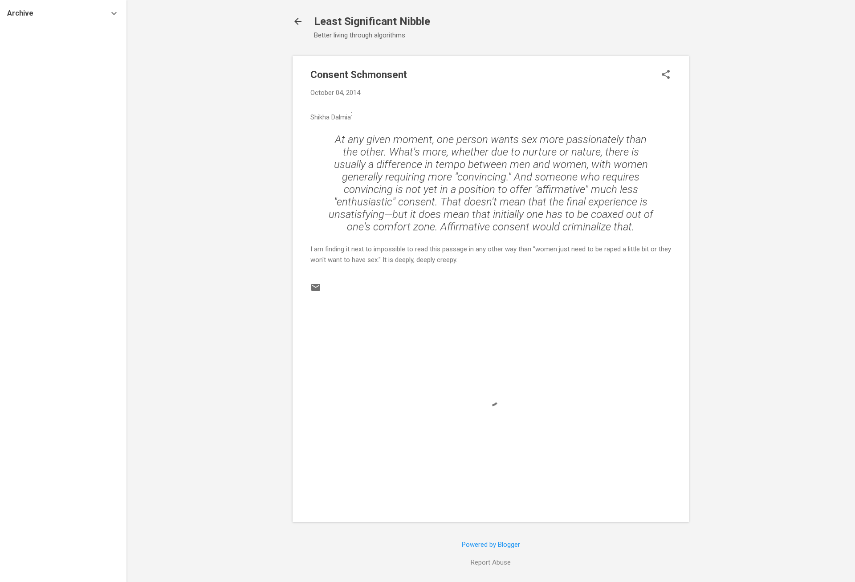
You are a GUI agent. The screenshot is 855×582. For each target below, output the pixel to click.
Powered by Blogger (491, 545)
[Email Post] (315, 291)
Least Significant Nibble (372, 21)
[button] (665, 75)
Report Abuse (491, 562)
